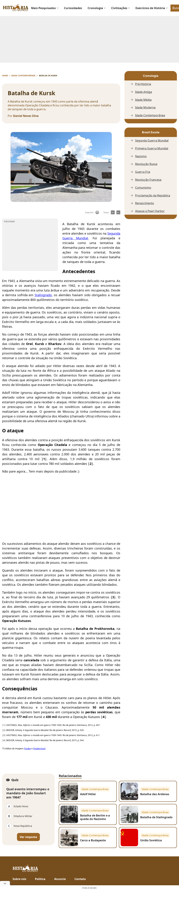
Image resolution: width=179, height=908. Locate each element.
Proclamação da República (152, 195)
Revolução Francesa (148, 180)
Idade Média (143, 100)
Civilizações (119, 8)
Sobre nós (19, 879)
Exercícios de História (150, 8)
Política (40, 879)
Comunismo (143, 187)
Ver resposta (28, 837)
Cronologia (95, 8)
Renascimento (144, 203)
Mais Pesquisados (43, 8)
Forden (27, 748)
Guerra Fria (142, 172)
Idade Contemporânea (150, 115)
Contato (80, 879)
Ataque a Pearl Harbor (150, 211)
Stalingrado (43, 295)
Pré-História (143, 84)
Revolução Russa (146, 164)
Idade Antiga (143, 92)
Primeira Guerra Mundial (151, 148)
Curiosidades (73, 8)
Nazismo (141, 156)
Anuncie (60, 879)
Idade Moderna (145, 107)
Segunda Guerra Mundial (152, 140)
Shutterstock (39, 748)
